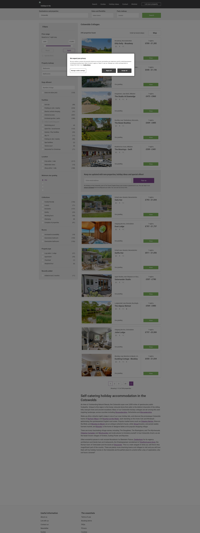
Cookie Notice (87, 65)
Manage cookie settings (78, 70)
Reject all (109, 70)
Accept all (124, 70)
